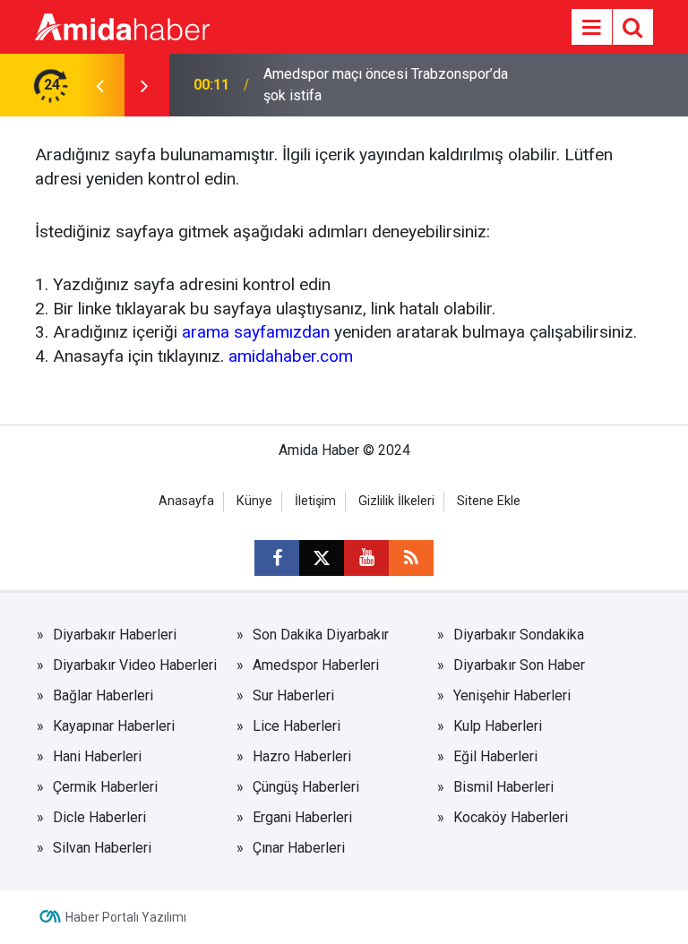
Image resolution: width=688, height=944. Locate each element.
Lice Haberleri (296, 725)
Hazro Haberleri (302, 756)
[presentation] (99, 85)
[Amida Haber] (122, 25)
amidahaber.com (290, 356)
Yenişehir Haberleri (512, 695)
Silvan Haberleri (102, 847)
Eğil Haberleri (495, 756)
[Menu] (591, 28)
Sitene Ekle (488, 501)
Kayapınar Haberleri (114, 725)
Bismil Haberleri (503, 786)
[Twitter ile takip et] (321, 558)
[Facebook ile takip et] (276, 558)
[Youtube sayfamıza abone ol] (366, 558)
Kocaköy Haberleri (510, 817)
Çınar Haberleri (299, 847)
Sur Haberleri (293, 695)
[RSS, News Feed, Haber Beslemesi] (411, 558)
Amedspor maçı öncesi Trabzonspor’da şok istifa (385, 84)
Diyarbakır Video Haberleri (135, 665)
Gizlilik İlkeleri (396, 501)
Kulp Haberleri (497, 725)
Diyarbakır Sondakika (518, 634)
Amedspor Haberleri (316, 665)
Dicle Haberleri (99, 817)
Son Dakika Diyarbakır (321, 634)
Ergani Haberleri (302, 817)
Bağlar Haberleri (103, 695)
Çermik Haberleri (105, 786)
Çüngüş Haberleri (306, 786)
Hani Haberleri (97, 756)
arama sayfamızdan (256, 332)
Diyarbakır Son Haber (519, 665)
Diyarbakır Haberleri (114, 634)
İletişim (315, 501)
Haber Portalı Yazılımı (125, 917)
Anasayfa (186, 501)
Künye (254, 501)
